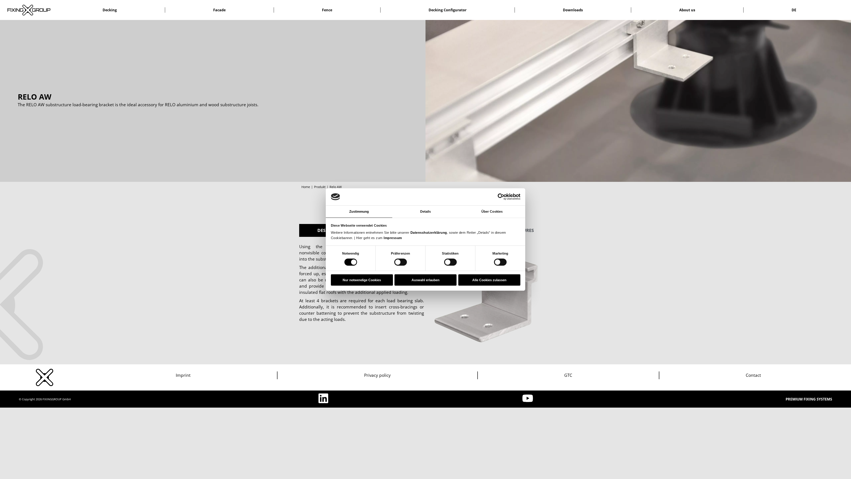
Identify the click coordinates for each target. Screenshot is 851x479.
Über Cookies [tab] (492, 211)
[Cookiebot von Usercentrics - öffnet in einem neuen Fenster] (501, 196)
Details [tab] (425, 211)
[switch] (400, 262)
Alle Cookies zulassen (489, 280)
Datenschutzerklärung (428, 232)
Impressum (393, 238)
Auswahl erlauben (425, 280)
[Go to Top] (844, 472)
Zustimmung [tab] (359, 211)
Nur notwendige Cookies (362, 280)
